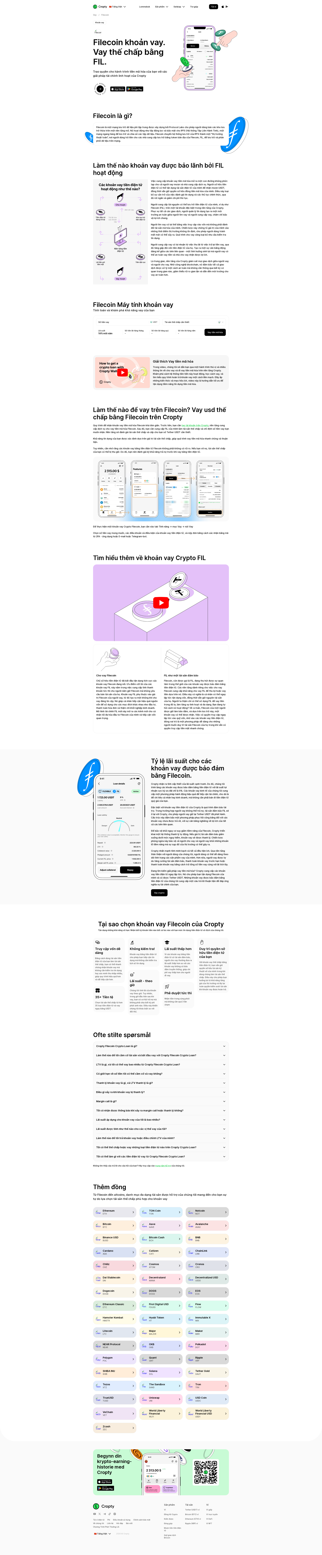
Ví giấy (209, 1510)
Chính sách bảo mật (141, 1520)
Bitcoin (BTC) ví (192, 1514)
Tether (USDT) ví (192, 1510)
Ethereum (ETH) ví (193, 1519)
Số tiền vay (103, 322)
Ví (165, 1510)
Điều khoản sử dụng (121, 1520)
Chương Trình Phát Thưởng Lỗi (106, 1527)
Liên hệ (110, 1523)
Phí (108, 1520)
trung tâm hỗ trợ (163, 1165)
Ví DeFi (209, 1519)
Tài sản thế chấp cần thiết (177, 322)
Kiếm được (168, 1519)
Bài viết (129, 1523)
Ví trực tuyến (212, 1514)
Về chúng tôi (98, 1523)
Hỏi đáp (119, 1523)
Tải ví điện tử (98, 1520)
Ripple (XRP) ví (191, 1523)
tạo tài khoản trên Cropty (195, 425)
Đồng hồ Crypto (171, 1514)
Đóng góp (168, 1523)
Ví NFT (209, 1523)
